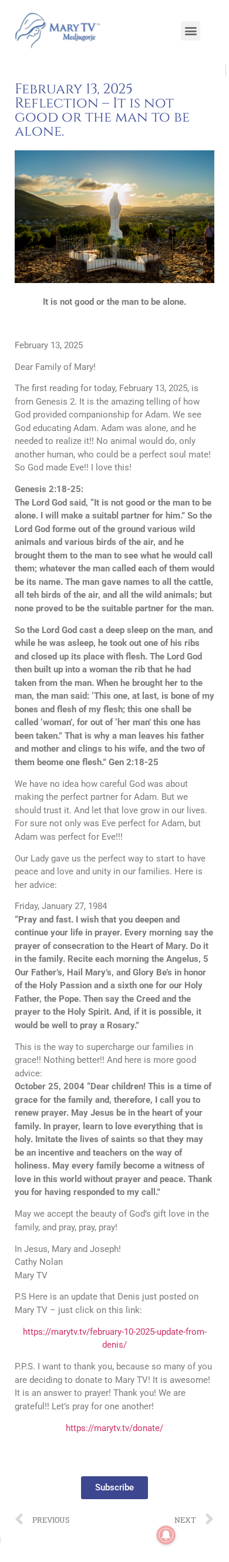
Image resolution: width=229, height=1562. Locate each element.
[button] (190, 31)
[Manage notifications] (166, 1535)
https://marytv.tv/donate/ (114, 1428)
